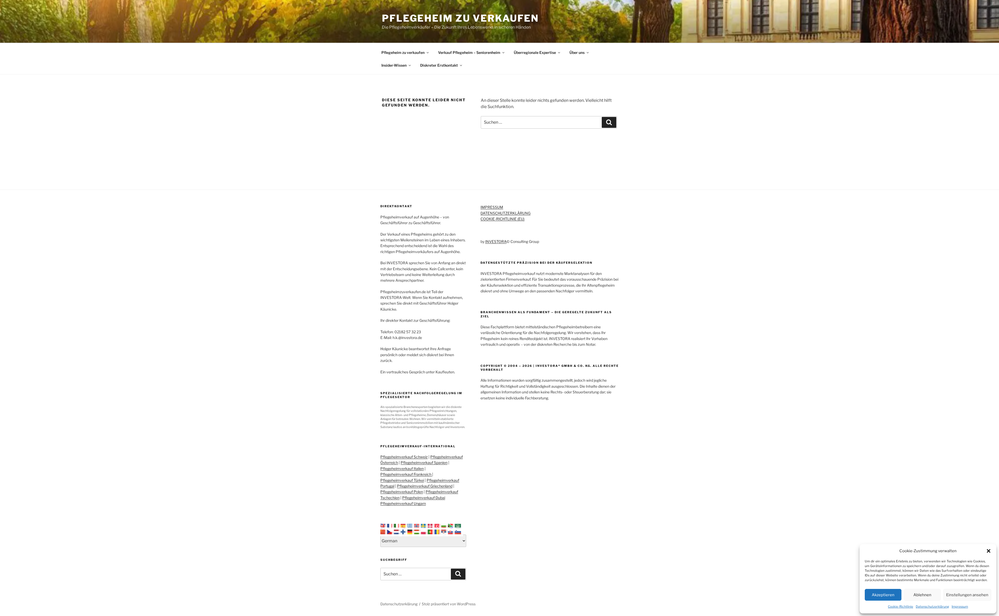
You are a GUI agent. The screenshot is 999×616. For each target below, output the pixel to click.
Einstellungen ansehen (967, 595)
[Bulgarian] (444, 526)
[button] (988, 551)
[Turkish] (437, 526)
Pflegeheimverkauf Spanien (424, 462)
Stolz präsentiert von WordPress (449, 604)
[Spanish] (404, 526)
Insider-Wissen (394, 65)
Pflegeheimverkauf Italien (402, 468)
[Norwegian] (417, 526)
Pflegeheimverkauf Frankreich (406, 474)
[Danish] (431, 526)
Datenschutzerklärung (932, 606)
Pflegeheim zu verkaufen (460, 18)
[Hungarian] (417, 531)
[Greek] (410, 526)
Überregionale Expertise (535, 52)
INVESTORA (496, 241)
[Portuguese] (431, 531)
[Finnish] (404, 531)
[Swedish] (424, 526)
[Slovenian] (458, 531)
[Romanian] (437, 531)
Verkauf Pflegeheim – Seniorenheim (469, 52)
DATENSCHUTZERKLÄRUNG (505, 213)
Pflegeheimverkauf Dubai (423, 497)
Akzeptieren (883, 595)
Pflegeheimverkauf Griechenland (424, 486)
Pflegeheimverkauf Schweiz (404, 457)
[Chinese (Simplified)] (383, 531)
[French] (390, 526)
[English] (383, 526)
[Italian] (397, 526)
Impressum (960, 606)
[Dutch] (397, 531)
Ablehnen (922, 595)
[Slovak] (451, 531)
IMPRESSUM (492, 207)
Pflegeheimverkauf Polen (401, 491)
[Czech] (390, 531)
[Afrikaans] (451, 526)
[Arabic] (458, 526)
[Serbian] (444, 531)
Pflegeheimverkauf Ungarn (403, 503)
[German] (410, 531)
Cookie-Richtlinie (900, 606)
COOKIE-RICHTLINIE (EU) (502, 219)
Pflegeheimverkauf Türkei (402, 480)
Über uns (577, 52)
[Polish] (424, 531)
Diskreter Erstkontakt (439, 65)
